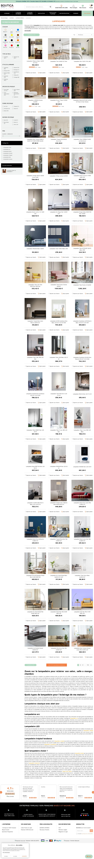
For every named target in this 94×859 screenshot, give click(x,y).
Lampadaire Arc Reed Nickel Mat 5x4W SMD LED (35, 612)
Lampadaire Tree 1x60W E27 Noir (58, 61)
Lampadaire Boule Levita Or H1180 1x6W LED (82, 176)
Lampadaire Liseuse (7, 159)
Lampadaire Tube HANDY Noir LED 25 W (35, 430)
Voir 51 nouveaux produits (56, 665)
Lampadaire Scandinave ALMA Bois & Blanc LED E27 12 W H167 (82, 321)
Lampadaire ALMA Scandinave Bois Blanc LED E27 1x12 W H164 (58, 321)
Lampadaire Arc (6, 149)
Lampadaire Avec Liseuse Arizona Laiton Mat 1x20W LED (82, 649)
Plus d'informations (6, 852)
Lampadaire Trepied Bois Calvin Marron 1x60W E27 (35, 321)
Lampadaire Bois (7, 157)
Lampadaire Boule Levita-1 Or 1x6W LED (35, 212)
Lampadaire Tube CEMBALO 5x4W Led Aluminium (82, 140)
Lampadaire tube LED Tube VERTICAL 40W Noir (35, 285)
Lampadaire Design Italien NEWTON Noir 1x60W (82, 212)
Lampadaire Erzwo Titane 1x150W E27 (58, 101)
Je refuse (6, 856)
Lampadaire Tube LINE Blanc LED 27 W (59, 358)
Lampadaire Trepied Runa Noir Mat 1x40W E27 (58, 539)
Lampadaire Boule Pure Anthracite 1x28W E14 (35, 539)
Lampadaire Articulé (7, 153)
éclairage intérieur (30, 27)
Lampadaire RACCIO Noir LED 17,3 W (82, 394)
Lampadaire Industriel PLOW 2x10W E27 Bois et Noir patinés (82, 101)
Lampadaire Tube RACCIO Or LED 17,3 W (59, 394)
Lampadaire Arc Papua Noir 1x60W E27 (58, 212)
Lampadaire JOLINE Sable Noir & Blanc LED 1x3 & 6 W (35, 503)
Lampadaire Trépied (7, 155)
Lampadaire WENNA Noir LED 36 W (82, 466)
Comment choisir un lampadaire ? (11, 171)
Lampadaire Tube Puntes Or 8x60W (82, 285)
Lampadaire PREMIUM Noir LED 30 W (58, 467)
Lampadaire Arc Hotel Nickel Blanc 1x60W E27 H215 (58, 576)
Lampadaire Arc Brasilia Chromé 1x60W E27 (35, 649)
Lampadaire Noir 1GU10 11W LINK (82, 61)
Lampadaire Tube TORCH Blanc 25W (59, 248)
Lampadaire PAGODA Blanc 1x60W (35, 248)
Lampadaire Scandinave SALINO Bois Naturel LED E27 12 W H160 (82, 358)
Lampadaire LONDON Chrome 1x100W (35, 101)
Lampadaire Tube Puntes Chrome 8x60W (59, 285)
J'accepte (24, 856)
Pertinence (85, 35)
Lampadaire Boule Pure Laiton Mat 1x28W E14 (82, 503)
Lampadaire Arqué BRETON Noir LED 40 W (35, 467)
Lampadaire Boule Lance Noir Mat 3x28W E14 (82, 539)
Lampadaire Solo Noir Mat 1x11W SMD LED (82, 612)
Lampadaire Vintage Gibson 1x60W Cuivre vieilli (35, 176)
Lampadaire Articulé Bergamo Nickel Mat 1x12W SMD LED (35, 576)
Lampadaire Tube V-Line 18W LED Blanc (82, 430)
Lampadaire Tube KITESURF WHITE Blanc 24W (82, 249)
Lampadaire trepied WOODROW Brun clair (59, 140)
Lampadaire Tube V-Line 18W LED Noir (58, 430)
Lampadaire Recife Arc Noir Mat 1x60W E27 (59, 649)
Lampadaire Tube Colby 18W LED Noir (35, 358)
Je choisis (15, 856)
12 (87, 665)
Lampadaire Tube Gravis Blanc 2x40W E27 (82, 576)
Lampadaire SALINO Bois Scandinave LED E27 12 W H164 (35, 394)
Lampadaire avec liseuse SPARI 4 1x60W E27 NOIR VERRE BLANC (35, 140)
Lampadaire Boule (7, 151)
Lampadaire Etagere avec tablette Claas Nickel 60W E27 (58, 503)
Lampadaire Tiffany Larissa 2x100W (59, 175)
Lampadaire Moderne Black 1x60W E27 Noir (35, 61)
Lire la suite (28, 30)
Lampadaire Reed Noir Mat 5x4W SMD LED (58, 612)
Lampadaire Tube (7, 147)
